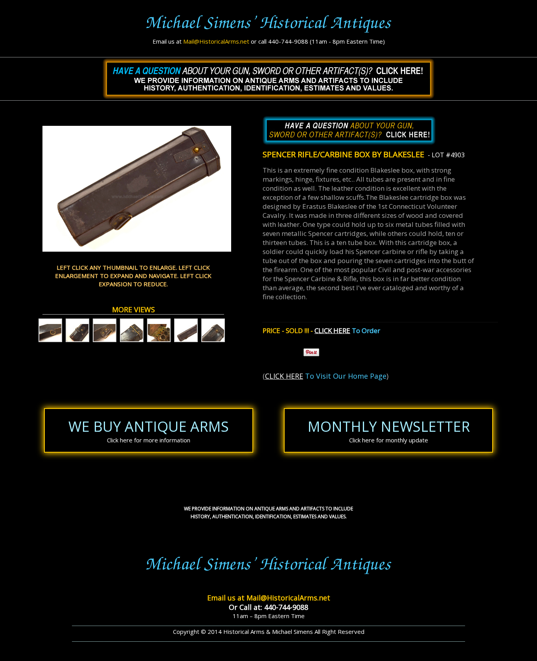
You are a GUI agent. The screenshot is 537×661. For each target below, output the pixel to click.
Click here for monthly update (388, 440)
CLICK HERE (332, 330)
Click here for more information (148, 440)
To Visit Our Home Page (344, 376)
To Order (365, 330)
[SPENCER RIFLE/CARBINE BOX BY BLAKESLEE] (50, 330)
